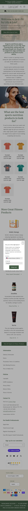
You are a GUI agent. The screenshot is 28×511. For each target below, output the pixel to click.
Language (7, 261)
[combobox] (13, 258)
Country (7, 256)
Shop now (14, 267)
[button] (22, 243)
